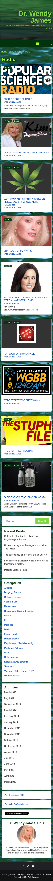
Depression (10, 606)
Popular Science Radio (18, 99)
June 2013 (9, 763)
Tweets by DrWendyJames (16, 804)
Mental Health (11, 634)
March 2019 (10, 692)
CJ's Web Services (31, 877)
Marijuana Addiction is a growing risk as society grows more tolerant (24, 201)
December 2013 (12, 728)
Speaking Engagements (16, 661)
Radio (7, 68)
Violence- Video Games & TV (19, 671)
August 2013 (10, 751)
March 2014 (10, 710)
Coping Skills (11, 601)
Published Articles (13, 647)
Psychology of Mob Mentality (19, 643)
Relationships (11, 657)
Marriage (8, 624)
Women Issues (11, 675)
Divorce (8, 615)
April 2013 (9, 775)
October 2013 (11, 739)
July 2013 (9, 757)
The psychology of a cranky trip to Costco (25, 554)
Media (7, 121)
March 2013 (10, 781)
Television (9, 666)
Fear (6, 620)
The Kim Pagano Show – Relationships (26, 152)
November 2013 (12, 734)
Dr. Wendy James (35, 17)
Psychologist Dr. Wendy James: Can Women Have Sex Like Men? (25, 299)
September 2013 (12, 746)
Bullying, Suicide (12, 592)
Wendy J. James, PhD (14, 795)
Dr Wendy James (13, 102)
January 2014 (11, 722)
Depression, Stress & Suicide (19, 610)
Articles (8, 587)
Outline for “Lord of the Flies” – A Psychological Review (21, 537)
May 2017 (9, 698)
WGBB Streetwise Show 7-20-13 (22, 400)
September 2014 (12, 704)
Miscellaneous (11, 638)
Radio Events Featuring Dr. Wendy (25, 497)
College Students (12, 597)
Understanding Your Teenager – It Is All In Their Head (25, 547)
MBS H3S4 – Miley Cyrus (18, 251)
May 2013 (9, 769)
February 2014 (11, 716)
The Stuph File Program (18, 450)
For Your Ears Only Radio (19, 353)
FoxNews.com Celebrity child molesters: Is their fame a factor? (26, 562)
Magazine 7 (41, 874)
